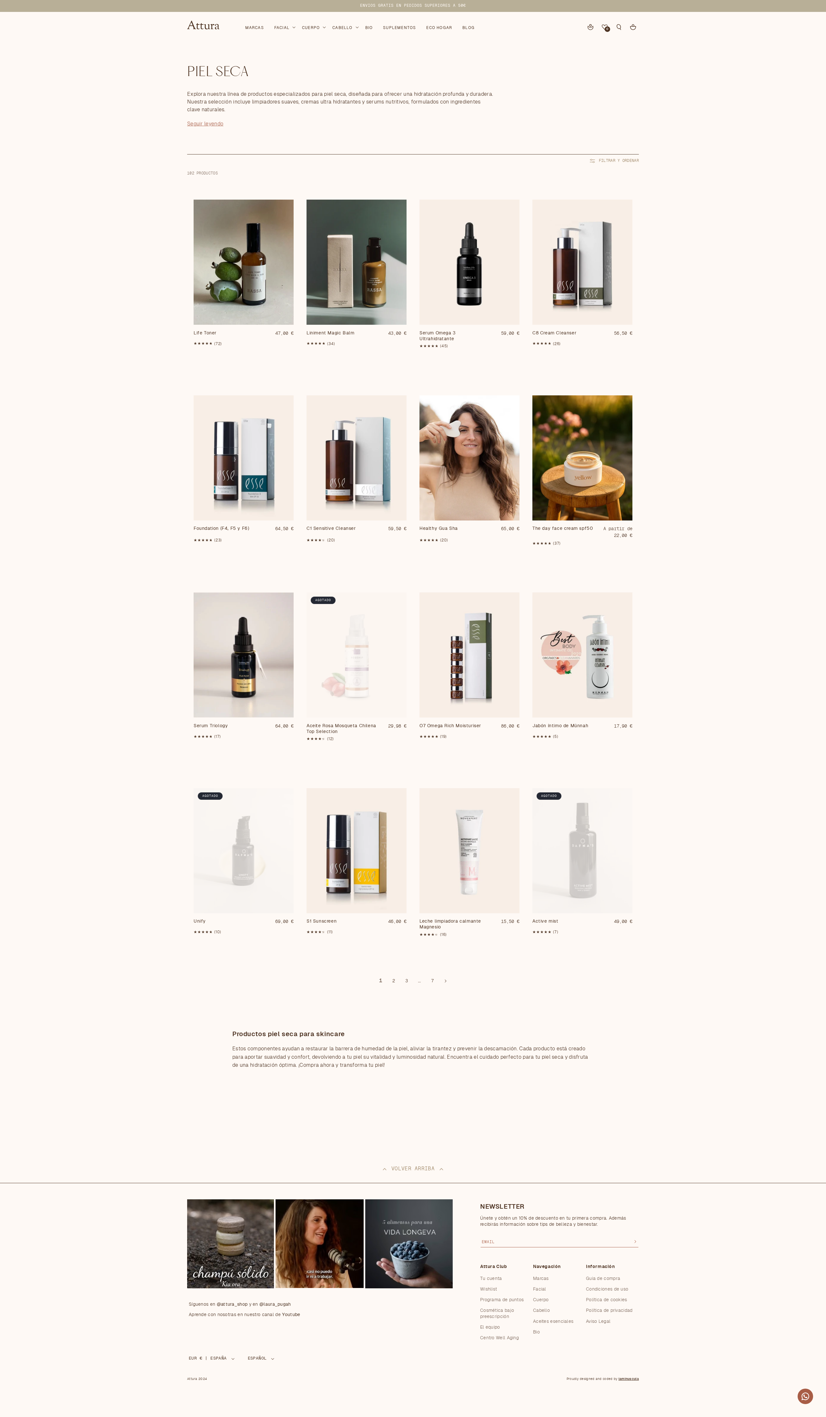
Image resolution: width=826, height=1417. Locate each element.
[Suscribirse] (635, 1241)
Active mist (545, 921)
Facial (539, 1289)
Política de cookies (606, 1300)
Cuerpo (541, 1300)
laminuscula (629, 1379)
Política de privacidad (609, 1310)
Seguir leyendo (205, 123)
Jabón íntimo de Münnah (560, 726)
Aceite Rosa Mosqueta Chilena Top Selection (341, 729)
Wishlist (488, 1289)
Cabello (541, 1310)
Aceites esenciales (553, 1321)
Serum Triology (211, 726)
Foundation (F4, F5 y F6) (221, 528)
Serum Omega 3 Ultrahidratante (437, 336)
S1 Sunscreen (322, 921)
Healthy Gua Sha (438, 528)
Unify (200, 921)
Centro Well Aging (499, 1338)
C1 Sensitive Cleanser (331, 528)
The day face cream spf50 (562, 528)
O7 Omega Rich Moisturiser (450, 726)
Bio (536, 1332)
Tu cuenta (491, 1278)
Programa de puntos (502, 1300)
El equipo (490, 1327)
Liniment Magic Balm (330, 333)
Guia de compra (603, 1278)
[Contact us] (805, 1396)
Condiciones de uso (607, 1289)
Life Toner (205, 333)
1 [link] (380, 980)
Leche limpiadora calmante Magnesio (450, 924)
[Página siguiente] (445, 981)
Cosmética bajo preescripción (497, 1313)
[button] (284, 26)
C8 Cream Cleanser (554, 333)
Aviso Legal (598, 1321)
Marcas (541, 1278)
